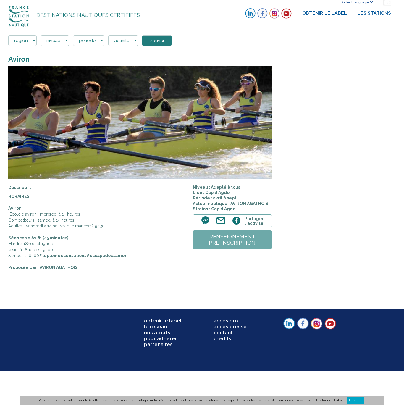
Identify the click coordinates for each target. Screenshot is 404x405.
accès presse (230, 327)
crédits (222, 338)
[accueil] (19, 15)
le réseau (155, 327)
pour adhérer (160, 338)
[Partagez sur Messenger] (207, 223)
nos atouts (157, 332)
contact (223, 332)
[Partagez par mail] (222, 223)
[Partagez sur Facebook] (237, 223)
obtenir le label (163, 321)
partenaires (158, 344)
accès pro (226, 321)
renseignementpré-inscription (232, 239)
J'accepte (355, 400)
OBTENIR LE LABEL (324, 13)
